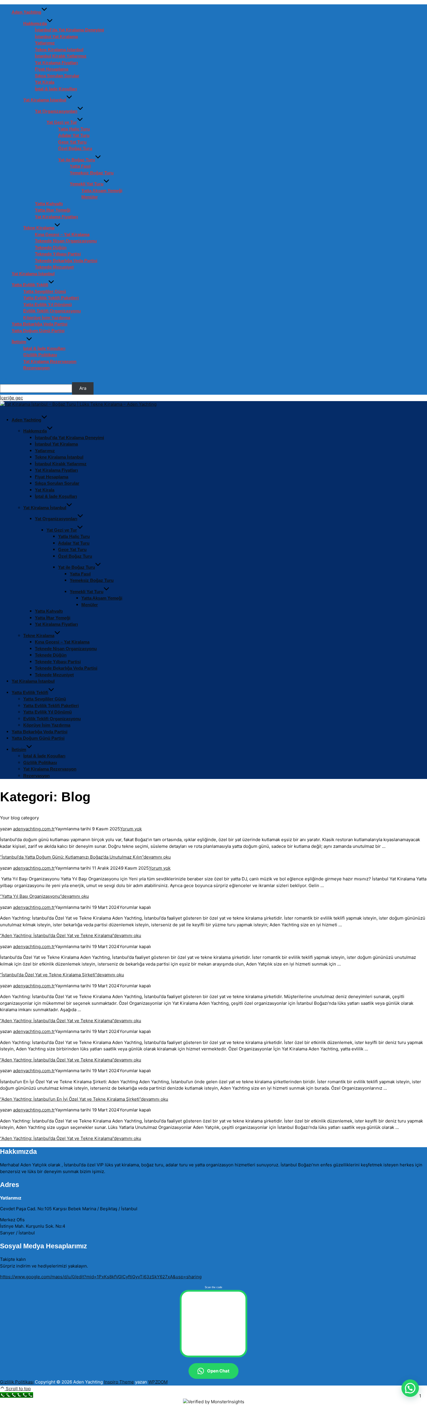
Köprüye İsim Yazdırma (46, 317)
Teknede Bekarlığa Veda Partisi (66, 260)
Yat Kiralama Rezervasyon (49, 361)
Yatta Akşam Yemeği (101, 190)
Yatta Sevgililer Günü (44, 291)
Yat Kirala (44, 82)
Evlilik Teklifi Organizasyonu (52, 310)
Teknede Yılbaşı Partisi (58, 253)
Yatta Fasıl (80, 166)
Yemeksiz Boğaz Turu (92, 172)
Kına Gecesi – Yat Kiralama (62, 234)
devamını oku (85, 857)
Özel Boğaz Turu (75, 148)
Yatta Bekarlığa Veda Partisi (39, 323)
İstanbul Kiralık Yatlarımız (61, 55)
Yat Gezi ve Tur (61, 122)
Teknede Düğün (51, 247)
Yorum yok (131, 829)
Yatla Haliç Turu (74, 128)
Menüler (89, 196)
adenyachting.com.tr (34, 829)
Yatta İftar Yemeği (52, 210)
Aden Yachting (26, 12)
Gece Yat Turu (72, 142)
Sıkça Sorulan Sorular (57, 75)
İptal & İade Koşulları (56, 88)
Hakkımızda (35, 23)
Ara (4, 379)
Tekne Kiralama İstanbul (59, 49)
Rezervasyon (36, 367)
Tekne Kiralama (38, 227)
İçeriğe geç (11, 398)
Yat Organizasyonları (56, 111)
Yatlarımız (45, 42)
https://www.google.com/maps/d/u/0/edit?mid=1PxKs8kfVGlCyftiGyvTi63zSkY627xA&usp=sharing (101, 1276)
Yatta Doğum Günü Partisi (38, 330)
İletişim (19, 341)
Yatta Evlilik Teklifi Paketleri (51, 297)
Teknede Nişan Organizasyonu (66, 240)
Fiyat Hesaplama (51, 69)
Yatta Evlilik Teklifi (30, 284)
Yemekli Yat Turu (86, 183)
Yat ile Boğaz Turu (76, 159)
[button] (410, 1388)
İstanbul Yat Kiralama (56, 36)
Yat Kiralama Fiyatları (56, 62)
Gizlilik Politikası (40, 354)
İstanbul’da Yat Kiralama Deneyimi (69, 29)
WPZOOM (158, 1382)
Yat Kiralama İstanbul (44, 99)
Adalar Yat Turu (73, 135)
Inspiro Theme (119, 1382)
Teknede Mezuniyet (54, 266)
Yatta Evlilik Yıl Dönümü (47, 304)
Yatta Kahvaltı (49, 203)
